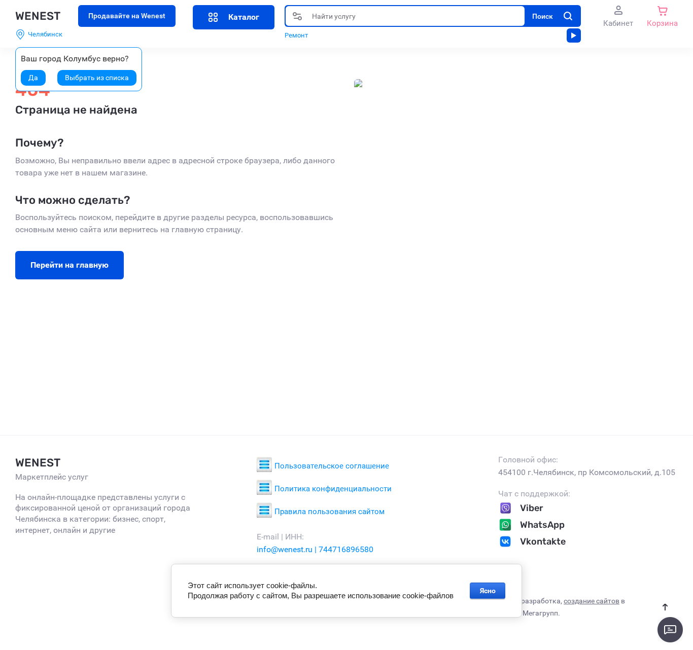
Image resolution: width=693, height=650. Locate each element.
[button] (233, 17)
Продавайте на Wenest (126, 16)
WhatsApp (542, 524)
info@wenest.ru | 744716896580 (315, 549)
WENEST (37, 16)
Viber (531, 508)
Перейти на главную (69, 265)
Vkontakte (543, 541)
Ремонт (296, 35)
